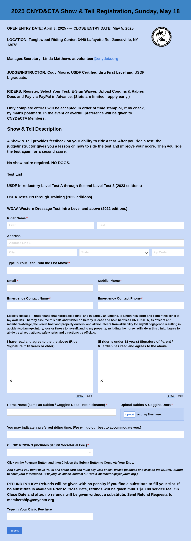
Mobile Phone (116, 281)
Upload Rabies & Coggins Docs (152, 405)
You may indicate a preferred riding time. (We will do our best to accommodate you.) (74, 427)
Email (19, 281)
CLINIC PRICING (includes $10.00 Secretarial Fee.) (50, 445)
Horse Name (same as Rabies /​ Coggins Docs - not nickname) (61, 405)
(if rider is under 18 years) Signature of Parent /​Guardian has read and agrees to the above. (135, 344)
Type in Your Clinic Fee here (29, 509)
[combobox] (114, 252)
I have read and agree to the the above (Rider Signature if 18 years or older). (43, 344)
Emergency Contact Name (35, 298)
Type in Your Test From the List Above (45, 263)
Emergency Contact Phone (127, 298)
